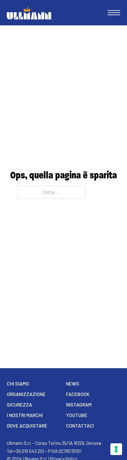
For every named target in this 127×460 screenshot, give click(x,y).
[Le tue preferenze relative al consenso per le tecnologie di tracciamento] (116, 449)
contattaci (80, 425)
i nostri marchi (25, 415)
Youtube (76, 415)
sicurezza (19, 404)
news (72, 383)
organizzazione (26, 394)
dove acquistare (27, 425)
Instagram (79, 404)
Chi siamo (18, 383)
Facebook (78, 394)
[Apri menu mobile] (114, 12)
